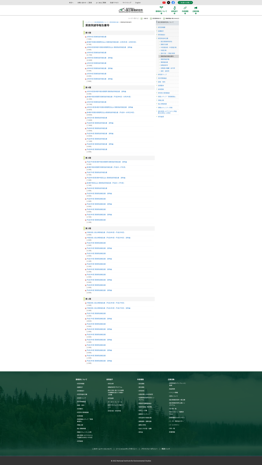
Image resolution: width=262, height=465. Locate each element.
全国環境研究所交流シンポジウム (146, 399)
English (138, 3)
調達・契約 (80, 405)
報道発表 (172, 389)
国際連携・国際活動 (145, 421)
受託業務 (141, 384)
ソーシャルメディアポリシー (126, 449)
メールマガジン (174, 425)
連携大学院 (142, 425)
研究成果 (111, 398)
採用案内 (80, 409)
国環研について (81, 379)
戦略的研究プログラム (115, 387)
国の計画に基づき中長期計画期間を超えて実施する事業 (116, 392)
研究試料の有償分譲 (145, 418)
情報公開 (80, 425)
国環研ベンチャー (144, 414)
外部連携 (140, 379)
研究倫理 (80, 441)
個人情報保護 (81, 428)
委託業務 (141, 387)
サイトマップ (127, 3)
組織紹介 (80, 387)
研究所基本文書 (114, 22)
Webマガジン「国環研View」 (176, 413)
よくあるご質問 (101, 3)
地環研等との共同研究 (146, 394)
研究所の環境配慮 (83, 412)
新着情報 (172, 432)
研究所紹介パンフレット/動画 (177, 384)
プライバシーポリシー (149, 449)
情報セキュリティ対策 (84, 432)
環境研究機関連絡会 (145, 403)
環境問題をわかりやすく (177, 417)
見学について (173, 396)
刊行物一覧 (172, 409)
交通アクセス (114, 3)
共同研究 (141, 391)
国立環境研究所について (101, 22)
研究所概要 (80, 384)
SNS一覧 (172, 428)
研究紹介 (109, 379)
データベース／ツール (115, 402)
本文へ (71, 3)
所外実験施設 (81, 402)
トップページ (89, 22)
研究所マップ (81, 398)
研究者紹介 (80, 391)
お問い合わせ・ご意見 (84, 3)
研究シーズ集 (143, 410)
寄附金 (141, 432)
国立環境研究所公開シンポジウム (177, 404)
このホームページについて (102, 449)
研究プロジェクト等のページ (116, 406)
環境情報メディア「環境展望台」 (85, 420)
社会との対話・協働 (145, 428)
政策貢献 (80, 416)
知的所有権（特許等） (146, 407)
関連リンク (166, 449)
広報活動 (171, 379)
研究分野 (111, 384)
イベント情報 (173, 392)
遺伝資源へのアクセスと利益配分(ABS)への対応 (85, 436)
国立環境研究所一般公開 (177, 400)
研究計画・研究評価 (114, 411)
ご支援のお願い (185, 2)
